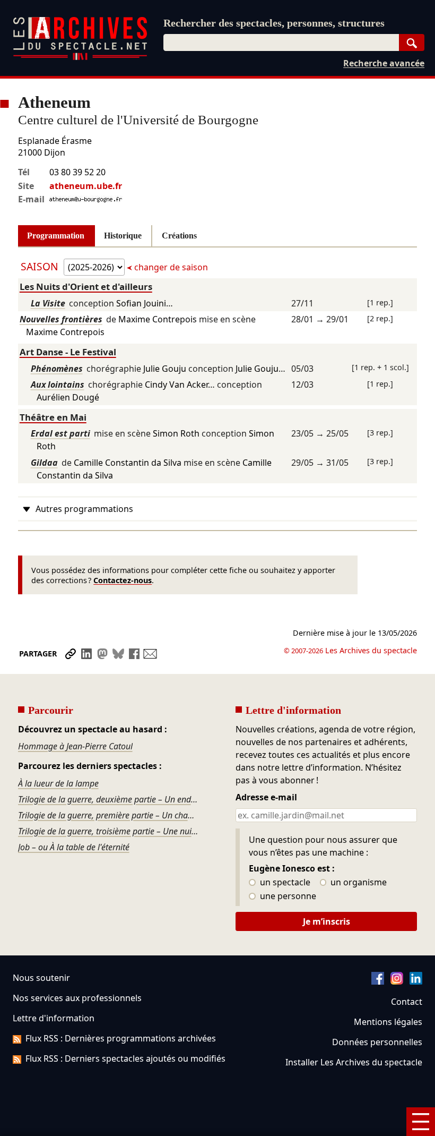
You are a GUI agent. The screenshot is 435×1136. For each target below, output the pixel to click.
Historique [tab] (123, 235)
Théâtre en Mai (53, 417)
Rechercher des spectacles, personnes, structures (274, 23)
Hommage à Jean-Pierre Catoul (75, 746)
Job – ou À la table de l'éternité (73, 847)
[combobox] (281, 42)
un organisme (357, 882)
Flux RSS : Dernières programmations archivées (120, 1038)
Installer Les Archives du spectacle (353, 1062)
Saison (41, 266)
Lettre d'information (53, 1018)
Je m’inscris (326, 921)
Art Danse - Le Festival (68, 352)
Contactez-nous (122, 580)
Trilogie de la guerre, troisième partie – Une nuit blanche (109, 831)
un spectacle (284, 882)
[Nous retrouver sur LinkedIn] (416, 981)
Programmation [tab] (55, 235)
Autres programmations (84, 509)
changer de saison (170, 267)
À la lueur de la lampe (58, 783)
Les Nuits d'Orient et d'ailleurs (86, 286)
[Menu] (420, 1121)
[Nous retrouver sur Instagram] (396, 981)
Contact (406, 1001)
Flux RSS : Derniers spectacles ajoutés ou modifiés (125, 1058)
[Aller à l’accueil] (80, 57)
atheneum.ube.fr (85, 186)
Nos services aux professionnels (77, 998)
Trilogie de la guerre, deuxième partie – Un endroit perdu (109, 799)
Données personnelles (377, 1042)
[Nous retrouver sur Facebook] (377, 981)
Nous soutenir (41, 978)
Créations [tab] (179, 235)
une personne (287, 896)
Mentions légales (388, 1022)
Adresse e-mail (266, 797)
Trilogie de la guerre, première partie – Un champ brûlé (109, 815)
